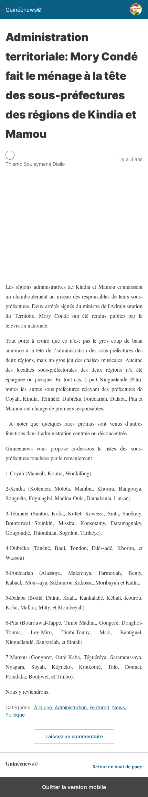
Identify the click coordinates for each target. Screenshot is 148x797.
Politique (15, 715)
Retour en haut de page (117, 766)
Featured (99, 707)
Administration (71, 707)
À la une (43, 707)
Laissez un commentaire (74, 736)
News (118, 707)
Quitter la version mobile (74, 787)
